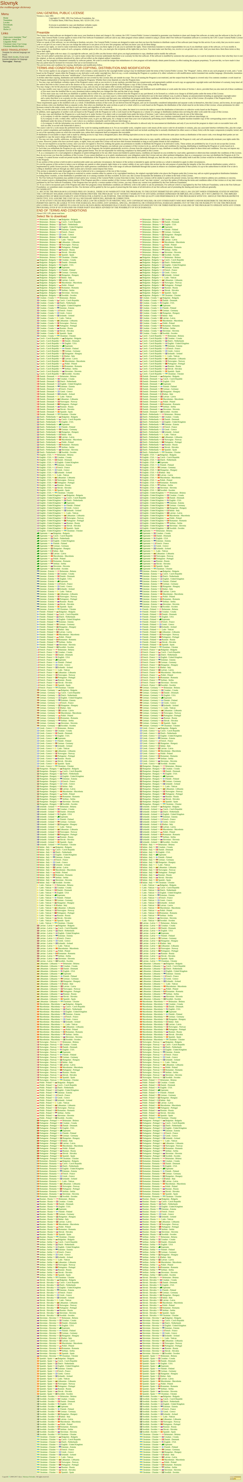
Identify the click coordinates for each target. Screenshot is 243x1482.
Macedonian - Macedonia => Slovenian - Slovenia (60, 1037)
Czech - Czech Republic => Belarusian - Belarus (163, 336)
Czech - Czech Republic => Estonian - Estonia (162, 346)
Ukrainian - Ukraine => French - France (56, 1449)
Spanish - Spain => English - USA (157, 1363)
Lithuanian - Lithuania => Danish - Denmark (58, 969)
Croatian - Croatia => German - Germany (160, 310)
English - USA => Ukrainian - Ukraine (56, 493)
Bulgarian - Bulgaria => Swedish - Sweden (58, 295)
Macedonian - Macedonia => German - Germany (163, 1017)
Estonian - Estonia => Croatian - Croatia (56, 574)
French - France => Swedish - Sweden (159, 685)
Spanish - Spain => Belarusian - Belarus (159, 1356)
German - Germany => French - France (56, 703)
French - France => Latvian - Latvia (158, 670)
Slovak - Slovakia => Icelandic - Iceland (56, 1298)
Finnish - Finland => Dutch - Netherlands (57, 617)
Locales (6, 22)
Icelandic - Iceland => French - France (159, 819)
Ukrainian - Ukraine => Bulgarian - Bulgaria (58, 1437)
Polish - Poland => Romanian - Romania (57, 1110)
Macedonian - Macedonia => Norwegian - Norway (164, 1027)
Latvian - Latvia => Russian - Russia (158, 953)
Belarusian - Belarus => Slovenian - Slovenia (161, 252)
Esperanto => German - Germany (54, 546)
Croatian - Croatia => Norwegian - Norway (58, 323)
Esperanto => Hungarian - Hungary (54, 548)
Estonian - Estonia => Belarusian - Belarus (57, 571)
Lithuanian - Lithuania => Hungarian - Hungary (59, 981)
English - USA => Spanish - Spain (54, 490)
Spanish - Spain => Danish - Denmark (159, 1361)
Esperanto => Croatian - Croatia (156, 533)
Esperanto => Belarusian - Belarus (157, 531)
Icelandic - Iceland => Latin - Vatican (55, 827)
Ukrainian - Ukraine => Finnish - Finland (160, 1447)
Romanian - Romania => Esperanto (157, 1169)
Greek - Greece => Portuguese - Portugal (57, 756)
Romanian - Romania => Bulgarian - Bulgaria (59, 1161)
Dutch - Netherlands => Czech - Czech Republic (60, 419)
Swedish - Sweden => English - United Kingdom (163, 1404)
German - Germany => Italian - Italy (55, 708)
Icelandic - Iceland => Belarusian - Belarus (57, 807)
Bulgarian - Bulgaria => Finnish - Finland (57, 270)
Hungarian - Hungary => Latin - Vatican (159, 786)
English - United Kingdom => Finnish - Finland (59, 505)
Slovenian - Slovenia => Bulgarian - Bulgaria (161, 1318)
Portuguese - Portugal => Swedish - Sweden (161, 1156)
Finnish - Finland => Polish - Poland (55, 637)
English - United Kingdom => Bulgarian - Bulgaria (61, 495)
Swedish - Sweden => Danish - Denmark (57, 1401)
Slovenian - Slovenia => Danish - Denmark (58, 1323)
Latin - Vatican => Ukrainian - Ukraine (56, 923)
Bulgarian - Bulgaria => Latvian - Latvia (56, 280)
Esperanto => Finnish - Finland (53, 543)
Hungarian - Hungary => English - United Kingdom (61, 776)
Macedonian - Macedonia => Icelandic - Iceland (59, 1022)
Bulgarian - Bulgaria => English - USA (56, 265)
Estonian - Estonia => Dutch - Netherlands (160, 576)
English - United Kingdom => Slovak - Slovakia (60, 526)
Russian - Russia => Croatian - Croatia (56, 1201)
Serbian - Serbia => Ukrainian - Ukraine (56, 1277)
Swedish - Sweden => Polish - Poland (55, 1424)
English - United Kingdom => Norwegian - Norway (61, 518)
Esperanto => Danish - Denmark (156, 536)
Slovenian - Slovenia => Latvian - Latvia (57, 1341)
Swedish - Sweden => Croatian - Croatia (57, 1399)
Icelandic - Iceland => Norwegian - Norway (58, 832)
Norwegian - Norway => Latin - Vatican (159, 1062)
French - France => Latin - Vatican (54, 670)
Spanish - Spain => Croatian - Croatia (158, 1358)
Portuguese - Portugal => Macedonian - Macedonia (61, 1146)
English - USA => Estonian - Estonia (55, 465)
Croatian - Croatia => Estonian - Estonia (56, 308)
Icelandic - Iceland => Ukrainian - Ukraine (57, 845)
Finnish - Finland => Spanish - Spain (158, 645)
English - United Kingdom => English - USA (161, 500)
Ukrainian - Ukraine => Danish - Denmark (160, 1439)
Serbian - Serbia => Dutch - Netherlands (56, 1244)
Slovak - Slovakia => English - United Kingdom (60, 1287)
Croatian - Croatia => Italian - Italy (157, 315)
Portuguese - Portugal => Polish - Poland (57, 1148)
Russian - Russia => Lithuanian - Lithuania (160, 1222)
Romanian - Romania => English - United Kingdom (61, 1169)
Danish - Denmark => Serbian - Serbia (159, 407)
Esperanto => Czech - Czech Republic (56, 536)
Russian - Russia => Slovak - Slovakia (56, 1232)
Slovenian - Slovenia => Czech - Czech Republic (163, 1320)
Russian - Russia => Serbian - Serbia (158, 1229)
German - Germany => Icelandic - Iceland (160, 705)
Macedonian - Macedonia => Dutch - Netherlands (60, 1009)
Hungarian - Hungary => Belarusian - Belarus (162, 766)
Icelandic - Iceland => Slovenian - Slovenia (160, 839)
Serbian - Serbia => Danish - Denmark (159, 1242)
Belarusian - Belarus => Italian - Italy (158, 237)
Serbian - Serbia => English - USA (157, 1244)
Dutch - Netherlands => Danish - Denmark (160, 419)
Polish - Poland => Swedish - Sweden (55, 1118)
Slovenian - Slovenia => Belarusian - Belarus (58, 1318)
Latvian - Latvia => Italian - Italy (156, 943)
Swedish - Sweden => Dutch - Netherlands (160, 1401)
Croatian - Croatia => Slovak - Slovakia (56, 331)
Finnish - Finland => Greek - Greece (158, 624)
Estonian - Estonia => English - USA (55, 579)
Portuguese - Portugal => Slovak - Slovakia (58, 1153)
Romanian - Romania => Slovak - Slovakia (160, 1191)
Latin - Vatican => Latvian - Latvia (157, 905)
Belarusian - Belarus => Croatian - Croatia (160, 219)
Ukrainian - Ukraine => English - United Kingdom (61, 1444)
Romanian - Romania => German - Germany (161, 1174)
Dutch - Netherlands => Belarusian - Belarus (161, 414)
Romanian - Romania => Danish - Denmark (161, 1163)
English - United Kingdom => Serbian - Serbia (162, 523)
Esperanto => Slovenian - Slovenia (54, 566)
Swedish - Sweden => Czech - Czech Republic (162, 1399)
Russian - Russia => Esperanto (53, 1209)
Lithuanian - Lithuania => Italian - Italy (56, 984)
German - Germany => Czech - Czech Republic (59, 693)
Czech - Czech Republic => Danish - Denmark (59, 341)
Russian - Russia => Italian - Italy (54, 1219)
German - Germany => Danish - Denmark (160, 693)
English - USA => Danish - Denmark (55, 460)
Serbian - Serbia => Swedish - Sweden (159, 1275)
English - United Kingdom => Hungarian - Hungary (164, 508)
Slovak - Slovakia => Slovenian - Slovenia (57, 1313)
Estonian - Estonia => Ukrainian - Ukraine (57, 609)
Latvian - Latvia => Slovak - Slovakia (158, 956)
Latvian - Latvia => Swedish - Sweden (56, 961)
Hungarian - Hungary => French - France (57, 781)
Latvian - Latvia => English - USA (157, 931)
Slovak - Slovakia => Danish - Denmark (159, 1282)
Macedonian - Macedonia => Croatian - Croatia (162, 1004)
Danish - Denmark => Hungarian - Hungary (161, 391)
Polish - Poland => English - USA (157, 1088)
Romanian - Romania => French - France (57, 1174)
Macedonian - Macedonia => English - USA (161, 1009)
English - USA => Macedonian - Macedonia (161, 477)
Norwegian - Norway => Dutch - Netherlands (162, 1047)
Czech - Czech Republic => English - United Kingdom (165, 343)
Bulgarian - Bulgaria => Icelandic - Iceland (160, 275)
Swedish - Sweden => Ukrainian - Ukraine (57, 1434)
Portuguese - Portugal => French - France (160, 1133)
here (62, 213)
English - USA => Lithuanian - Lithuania (57, 477)
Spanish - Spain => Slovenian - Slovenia (159, 1391)
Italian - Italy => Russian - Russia (157, 875)
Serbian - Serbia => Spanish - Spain (55, 1275)
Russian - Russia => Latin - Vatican (157, 1219)
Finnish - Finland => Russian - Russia (158, 639)
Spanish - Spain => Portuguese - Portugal (57, 1386)
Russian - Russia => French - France (158, 1212)
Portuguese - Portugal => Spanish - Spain (57, 1156)
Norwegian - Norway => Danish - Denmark (58, 1047)
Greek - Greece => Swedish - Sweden (158, 764)
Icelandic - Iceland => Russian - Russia (56, 837)
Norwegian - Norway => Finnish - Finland (57, 1055)
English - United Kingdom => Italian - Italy (161, 510)
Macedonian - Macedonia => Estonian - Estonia (59, 1014)
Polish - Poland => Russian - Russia (158, 1110)
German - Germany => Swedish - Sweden (57, 726)
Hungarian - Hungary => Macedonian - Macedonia (61, 791)
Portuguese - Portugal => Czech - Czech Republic (163, 1123)
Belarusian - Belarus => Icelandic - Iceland (57, 237)
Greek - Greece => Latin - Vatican (54, 748)
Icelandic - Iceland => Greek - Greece (158, 822)
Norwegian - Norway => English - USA (56, 1050)
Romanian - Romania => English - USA (159, 1166)
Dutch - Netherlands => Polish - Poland (56, 442)
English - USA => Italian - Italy (156, 472)
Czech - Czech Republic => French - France (161, 348)
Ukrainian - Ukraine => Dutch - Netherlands (58, 1442)
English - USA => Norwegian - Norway (56, 480)
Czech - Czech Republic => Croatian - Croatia (162, 338)
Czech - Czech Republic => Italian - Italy (57, 356)
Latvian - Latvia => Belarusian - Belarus (159, 923)
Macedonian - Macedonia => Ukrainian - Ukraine (163, 1039)
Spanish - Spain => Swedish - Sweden (56, 1394)
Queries (6, 27)
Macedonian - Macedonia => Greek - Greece (58, 1019)
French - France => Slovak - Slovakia (55, 683)
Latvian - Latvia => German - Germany (159, 938)
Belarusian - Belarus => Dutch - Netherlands (58, 224)
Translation (7, 20)
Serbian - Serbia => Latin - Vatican (54, 1260)
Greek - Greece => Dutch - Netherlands (159, 733)
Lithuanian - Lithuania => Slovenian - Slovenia (162, 996)
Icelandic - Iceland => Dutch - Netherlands (160, 812)
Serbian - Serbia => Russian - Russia (55, 1270)
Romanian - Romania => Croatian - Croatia (161, 1161)
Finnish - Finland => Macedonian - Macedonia (59, 634)
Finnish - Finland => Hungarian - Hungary (57, 627)
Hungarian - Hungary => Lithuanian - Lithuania (162, 789)
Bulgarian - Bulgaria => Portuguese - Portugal (162, 285)
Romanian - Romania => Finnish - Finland (160, 1171)
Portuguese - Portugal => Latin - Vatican (159, 1141)
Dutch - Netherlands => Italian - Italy (55, 434)
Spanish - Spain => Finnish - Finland (158, 1368)
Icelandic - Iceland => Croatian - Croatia (56, 809)
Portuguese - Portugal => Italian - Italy (56, 1141)
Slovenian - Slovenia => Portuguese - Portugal (162, 1346)
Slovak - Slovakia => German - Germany (160, 1293)
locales (15, 57)
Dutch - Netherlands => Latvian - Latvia (56, 437)
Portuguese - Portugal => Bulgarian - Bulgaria (162, 1120)
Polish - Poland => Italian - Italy (156, 1100)
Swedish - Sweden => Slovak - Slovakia (159, 1429)
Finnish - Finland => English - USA (158, 617)
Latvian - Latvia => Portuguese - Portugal (160, 951)
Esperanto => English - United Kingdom (57, 541)
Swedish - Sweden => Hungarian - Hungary (58, 1414)
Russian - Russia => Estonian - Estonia (159, 1209)
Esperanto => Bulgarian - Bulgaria (54, 533)
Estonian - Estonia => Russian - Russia (56, 602)
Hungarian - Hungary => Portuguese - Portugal (162, 794)
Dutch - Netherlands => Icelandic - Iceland (160, 432)
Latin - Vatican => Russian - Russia (54, 915)
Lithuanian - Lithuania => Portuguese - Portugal (59, 991)
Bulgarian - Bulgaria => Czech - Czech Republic (163, 260)
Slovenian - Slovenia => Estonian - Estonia (160, 1328)
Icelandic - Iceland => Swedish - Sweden (160, 842)
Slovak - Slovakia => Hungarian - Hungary (161, 1295)
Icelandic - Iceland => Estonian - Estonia (159, 817)
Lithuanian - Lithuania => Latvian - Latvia (57, 986)
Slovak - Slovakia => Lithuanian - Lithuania (58, 1303)
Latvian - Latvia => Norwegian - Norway (160, 948)
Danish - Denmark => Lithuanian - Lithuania (58, 399)
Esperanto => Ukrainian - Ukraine (157, 569)
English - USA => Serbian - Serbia (157, 485)
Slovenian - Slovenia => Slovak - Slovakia (160, 1351)
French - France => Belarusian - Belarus (56, 650)
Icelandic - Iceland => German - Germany (57, 822)
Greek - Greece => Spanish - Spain (54, 764)
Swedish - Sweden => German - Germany (57, 1411)
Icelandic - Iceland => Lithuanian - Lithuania (58, 829)
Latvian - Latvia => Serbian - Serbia (55, 956)
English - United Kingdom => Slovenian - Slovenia (164, 526)
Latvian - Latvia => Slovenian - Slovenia (57, 958)
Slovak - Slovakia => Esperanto (156, 1287)
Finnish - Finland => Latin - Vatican (158, 629)
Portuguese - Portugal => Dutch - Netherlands (162, 1125)
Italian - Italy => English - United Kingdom (58, 855)
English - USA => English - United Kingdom (58, 462)
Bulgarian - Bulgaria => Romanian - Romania (59, 288)
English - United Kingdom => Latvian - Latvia (162, 513)
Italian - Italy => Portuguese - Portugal (159, 872)
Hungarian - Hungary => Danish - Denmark (161, 771)
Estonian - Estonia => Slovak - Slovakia (56, 604)
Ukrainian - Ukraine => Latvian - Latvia (159, 1457)
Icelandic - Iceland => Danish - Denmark (57, 812)
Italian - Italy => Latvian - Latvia (53, 867)
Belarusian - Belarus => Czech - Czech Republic (60, 222)
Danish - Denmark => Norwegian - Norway (58, 402)
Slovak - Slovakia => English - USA (158, 1285)
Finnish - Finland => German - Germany (57, 624)
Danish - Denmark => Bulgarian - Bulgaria (160, 376)
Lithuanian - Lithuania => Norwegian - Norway (59, 989)
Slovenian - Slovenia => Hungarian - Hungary (59, 1336)
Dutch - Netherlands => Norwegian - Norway (162, 440)
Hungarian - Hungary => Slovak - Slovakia (161, 799)
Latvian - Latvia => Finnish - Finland (158, 936)
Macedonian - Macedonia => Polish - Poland (58, 1029)
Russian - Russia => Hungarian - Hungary (57, 1217)
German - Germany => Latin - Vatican (159, 708)
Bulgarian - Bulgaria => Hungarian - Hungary (59, 275)
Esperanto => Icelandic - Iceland (156, 548)
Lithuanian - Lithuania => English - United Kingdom (164, 971)
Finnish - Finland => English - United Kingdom (59, 619)
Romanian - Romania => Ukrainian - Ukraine (161, 1196)
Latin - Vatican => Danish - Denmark (55, 890)
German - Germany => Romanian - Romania (58, 718)
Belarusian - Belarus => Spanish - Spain (56, 255)
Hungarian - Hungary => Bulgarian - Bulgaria (59, 769)
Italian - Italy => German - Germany (158, 860)
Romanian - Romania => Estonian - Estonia (58, 1171)
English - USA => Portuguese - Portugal (56, 483)
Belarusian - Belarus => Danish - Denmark (160, 222)
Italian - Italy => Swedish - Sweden (54, 882)
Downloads (8, 25)
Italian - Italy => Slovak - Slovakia (157, 877)
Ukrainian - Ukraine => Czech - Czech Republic (60, 1439)
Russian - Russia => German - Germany (56, 1214)
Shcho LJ (7, 29)
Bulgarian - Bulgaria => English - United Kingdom (164, 265)
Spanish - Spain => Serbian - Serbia (158, 1389)
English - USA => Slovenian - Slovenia (159, 488)
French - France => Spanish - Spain (54, 685)
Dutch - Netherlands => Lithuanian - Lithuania (162, 437)
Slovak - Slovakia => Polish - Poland (158, 1305)
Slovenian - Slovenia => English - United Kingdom (164, 1325)
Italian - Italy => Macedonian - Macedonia (57, 870)
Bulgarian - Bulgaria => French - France (159, 270)
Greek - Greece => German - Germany (56, 743)
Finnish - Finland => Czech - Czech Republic (58, 614)
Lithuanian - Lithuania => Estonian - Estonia (161, 974)
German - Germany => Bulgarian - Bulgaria (58, 690)
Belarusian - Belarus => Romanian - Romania (161, 247)
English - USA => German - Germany (159, 467)
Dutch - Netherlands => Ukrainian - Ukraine (161, 452)
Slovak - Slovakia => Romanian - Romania (160, 1308)
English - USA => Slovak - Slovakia (55, 488)
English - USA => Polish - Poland (157, 480)
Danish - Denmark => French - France (56, 389)
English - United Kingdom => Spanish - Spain (59, 528)
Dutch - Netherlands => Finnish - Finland (57, 427)
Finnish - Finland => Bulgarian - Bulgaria (57, 612)
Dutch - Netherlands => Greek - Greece (159, 429)
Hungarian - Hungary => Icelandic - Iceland (161, 784)
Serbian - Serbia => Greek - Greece (54, 1255)
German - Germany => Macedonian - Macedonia (60, 713)
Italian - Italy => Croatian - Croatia (157, 847)
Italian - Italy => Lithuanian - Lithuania (159, 867)
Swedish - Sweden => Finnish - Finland (56, 1409)
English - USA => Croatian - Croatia (55, 457)
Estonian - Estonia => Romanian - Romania (161, 599)
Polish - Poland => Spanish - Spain (157, 1115)
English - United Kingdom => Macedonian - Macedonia (166, 515)
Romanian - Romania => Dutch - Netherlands (59, 1166)
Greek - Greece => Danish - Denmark (55, 733)
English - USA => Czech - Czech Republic (161, 457)
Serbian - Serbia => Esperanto (155, 1247)
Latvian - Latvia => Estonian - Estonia (56, 936)
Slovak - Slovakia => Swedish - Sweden (56, 1315)
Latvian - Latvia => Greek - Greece (54, 941)
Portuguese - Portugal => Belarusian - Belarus (59, 1120)
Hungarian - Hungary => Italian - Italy (56, 786)
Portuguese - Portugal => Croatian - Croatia (58, 1123)
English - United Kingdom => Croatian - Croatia (163, 495)
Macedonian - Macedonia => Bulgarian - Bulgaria (60, 1004)
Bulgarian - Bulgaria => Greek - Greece (159, 272)
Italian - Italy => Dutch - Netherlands (55, 852)
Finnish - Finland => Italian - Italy (54, 629)
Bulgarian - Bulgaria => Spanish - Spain (159, 293)
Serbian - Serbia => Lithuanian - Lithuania (57, 1262)
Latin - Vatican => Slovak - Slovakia (55, 918)
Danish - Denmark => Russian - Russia (56, 407)
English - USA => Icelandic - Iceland (55, 472)
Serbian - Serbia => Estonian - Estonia (56, 1249)
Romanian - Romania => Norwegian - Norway (59, 1186)
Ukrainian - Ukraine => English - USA (159, 1442)
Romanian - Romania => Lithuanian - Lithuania (59, 1184)
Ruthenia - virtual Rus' (12, 39)
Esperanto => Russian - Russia (155, 561)
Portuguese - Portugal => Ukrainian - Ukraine (59, 1158)
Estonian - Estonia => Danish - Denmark (57, 576)
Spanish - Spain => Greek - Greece (54, 1374)
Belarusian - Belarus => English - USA (159, 224)
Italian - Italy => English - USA (156, 852)
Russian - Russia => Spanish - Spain (55, 1234)
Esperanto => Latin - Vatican (155, 551)
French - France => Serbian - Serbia (158, 680)
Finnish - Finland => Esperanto (156, 619)
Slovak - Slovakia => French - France (55, 1293)
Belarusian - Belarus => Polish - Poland (159, 245)
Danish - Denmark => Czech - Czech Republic (162, 379)
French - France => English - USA (54, 657)
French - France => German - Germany (159, 662)
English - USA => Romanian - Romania (159, 483)
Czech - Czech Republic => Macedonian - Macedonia (62, 361)
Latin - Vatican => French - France (157, 898)
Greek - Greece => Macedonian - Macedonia (161, 751)
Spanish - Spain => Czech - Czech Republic (58, 1361)
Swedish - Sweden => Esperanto (53, 1406)
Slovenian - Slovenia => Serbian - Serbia (57, 1351)
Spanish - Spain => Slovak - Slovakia (55, 1391)
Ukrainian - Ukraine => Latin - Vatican (56, 1457)
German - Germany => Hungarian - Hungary (58, 705)
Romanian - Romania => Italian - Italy (158, 1179)
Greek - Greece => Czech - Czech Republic (161, 731)
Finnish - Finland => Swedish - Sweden (56, 647)
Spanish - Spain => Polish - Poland (157, 1384)
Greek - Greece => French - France (157, 741)
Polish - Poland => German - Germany (159, 1095)
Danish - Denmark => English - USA (158, 381)
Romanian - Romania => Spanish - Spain (160, 1194)
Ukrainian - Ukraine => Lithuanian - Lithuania (59, 1460)
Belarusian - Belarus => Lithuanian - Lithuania (59, 242)
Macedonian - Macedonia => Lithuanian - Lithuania (61, 1027)
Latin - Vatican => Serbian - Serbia (157, 915)
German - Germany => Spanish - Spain (159, 723)
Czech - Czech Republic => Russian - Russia (161, 366)
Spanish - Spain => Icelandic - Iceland (56, 1376)
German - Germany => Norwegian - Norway (161, 713)
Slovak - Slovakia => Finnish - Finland (159, 1290)
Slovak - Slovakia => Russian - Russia (56, 1310)
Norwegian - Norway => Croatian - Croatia (58, 1044)
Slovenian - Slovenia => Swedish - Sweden (161, 1353)
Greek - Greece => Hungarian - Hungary (160, 743)
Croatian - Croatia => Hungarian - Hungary (161, 313)
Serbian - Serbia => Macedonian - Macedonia (161, 1262)
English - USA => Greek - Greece (54, 470)
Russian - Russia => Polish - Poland (55, 1227)
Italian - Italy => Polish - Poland (53, 872)
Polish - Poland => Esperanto (155, 1090)
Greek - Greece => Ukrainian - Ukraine (56, 766)
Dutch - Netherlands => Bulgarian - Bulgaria (58, 417)
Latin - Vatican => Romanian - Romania (159, 913)
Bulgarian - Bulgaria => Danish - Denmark (57, 262)
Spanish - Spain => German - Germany (159, 1371)
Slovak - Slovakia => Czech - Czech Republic (59, 1282)
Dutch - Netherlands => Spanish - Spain (159, 450)
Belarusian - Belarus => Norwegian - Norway (59, 245)
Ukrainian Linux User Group (15, 44)
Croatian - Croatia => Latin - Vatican (55, 318)
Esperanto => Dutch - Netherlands (54, 538)
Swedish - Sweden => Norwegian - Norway (161, 1422)
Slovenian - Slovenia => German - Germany (58, 1333)
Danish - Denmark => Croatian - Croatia (56, 379)
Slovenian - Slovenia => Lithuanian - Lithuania (162, 1341)
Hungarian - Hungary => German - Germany (161, 781)
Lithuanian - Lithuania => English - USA (57, 971)
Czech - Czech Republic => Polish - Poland (58, 364)
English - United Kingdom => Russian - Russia (59, 523)
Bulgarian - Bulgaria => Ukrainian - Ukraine (161, 295)
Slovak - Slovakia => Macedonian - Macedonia (162, 1303)
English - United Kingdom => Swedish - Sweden (163, 528)
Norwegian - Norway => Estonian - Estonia (161, 1052)
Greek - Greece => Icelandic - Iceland (55, 746)
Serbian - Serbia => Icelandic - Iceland (56, 1257)
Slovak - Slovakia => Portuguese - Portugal (58, 1308)
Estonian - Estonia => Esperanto (53, 581)
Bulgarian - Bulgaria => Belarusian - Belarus (161, 257)
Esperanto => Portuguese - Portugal (157, 558)
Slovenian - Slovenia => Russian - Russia (160, 1348)
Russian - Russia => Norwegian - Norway (160, 1224)
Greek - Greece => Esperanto (52, 738)
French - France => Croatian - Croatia (55, 652)
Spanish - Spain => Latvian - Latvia (158, 1379)
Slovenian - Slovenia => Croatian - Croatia (57, 1320)
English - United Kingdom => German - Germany (163, 505)
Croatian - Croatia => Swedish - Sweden (159, 333)
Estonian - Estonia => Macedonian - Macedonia (162, 594)
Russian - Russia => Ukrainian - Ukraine (57, 1237)
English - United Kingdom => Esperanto (57, 503)
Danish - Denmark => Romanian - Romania (161, 404)
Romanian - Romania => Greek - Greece (57, 1176)
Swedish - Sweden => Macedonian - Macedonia (60, 1422)
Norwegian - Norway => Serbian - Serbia (160, 1072)
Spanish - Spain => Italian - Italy (156, 1376)
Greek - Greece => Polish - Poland (157, 753)
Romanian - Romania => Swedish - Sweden (58, 1196)
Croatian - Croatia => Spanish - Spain (55, 333)
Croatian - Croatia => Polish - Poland (158, 323)
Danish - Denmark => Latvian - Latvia (159, 396)
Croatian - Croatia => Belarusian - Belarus (57, 298)
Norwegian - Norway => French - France (160, 1055)
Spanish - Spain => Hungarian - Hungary (160, 1374)
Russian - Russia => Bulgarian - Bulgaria (160, 1199)
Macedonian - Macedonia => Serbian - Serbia (58, 1034)
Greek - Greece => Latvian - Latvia (157, 748)
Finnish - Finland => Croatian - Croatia (159, 612)
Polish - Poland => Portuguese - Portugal (160, 1108)
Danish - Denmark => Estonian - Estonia (57, 386)
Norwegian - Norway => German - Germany (58, 1057)
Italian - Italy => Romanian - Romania (56, 875)
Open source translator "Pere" (15, 37)
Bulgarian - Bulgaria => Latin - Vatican (159, 278)
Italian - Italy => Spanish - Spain (156, 880)
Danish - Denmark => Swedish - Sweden (160, 412)
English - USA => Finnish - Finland (158, 465)
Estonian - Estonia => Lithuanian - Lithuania (58, 594)
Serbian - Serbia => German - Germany (159, 1252)
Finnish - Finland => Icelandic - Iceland (159, 627)
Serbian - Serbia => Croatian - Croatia (158, 1239)
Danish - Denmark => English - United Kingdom (60, 384)
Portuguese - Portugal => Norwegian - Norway (162, 1146)
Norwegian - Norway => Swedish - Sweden (161, 1077)
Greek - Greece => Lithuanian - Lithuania (57, 751)
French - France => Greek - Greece (54, 665)
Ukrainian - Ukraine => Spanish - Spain (56, 1472)
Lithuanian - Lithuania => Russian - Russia (57, 994)
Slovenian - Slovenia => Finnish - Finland (57, 1330)
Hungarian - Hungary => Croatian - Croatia (161, 769)
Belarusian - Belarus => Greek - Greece (56, 235)
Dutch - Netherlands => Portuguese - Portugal (162, 442)
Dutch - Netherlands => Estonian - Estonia (160, 424)
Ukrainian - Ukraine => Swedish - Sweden (160, 1472)
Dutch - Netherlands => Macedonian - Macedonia (60, 440)
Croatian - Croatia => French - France (55, 310)
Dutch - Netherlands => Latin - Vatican (159, 434)
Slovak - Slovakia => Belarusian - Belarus (160, 1277)
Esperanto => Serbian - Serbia (52, 564)
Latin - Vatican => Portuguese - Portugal (56, 913)
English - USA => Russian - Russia (54, 485)
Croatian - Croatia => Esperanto (156, 305)
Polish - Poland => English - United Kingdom (59, 1090)
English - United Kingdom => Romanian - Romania (164, 521)
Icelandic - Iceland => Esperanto (53, 817)
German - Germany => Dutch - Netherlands (58, 695)
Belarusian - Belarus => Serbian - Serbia (159, 250)
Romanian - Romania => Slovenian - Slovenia (59, 1194)
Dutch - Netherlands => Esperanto (54, 424)
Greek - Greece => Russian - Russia (55, 758)
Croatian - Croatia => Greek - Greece (55, 313)
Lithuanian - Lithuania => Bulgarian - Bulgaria (162, 963)
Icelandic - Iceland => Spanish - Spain (56, 842)
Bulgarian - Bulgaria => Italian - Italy (55, 278)
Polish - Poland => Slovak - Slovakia (158, 1113)
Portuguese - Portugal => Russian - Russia (57, 1151)
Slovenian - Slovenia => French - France (159, 1330)
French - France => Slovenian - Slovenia (159, 683)
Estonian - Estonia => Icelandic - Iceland (57, 589)
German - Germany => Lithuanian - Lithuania (162, 710)
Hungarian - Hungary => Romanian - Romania (59, 796)
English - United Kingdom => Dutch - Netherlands (61, 500)
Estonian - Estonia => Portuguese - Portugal (58, 599)
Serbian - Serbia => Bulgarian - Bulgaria (56, 1239)
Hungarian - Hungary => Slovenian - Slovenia (59, 801)
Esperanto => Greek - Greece (155, 546)
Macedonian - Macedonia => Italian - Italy (160, 1022)
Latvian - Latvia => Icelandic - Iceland (56, 943)
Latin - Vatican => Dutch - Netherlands (159, 890)
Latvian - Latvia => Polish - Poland (54, 951)
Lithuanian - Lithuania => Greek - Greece (160, 979)
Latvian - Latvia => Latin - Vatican (54, 946)
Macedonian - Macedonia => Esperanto (159, 1012)
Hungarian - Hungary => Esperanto (157, 776)
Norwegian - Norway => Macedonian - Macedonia (61, 1067)
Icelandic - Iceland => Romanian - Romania (161, 834)
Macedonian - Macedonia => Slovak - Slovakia (162, 1034)
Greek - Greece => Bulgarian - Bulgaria (159, 728)
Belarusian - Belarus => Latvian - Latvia (159, 240)
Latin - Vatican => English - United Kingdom (161, 893)
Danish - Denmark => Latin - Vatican (55, 396)
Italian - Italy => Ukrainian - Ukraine (158, 882)
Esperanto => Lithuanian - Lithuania (158, 553)
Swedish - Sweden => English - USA (55, 1404)
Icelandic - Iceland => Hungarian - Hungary (58, 824)
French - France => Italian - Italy (156, 667)
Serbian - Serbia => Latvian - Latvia (158, 1260)
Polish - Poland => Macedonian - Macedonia (161, 1105)
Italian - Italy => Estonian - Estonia (54, 857)
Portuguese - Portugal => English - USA (56, 1128)
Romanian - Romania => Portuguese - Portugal (59, 1189)
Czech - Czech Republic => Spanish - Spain (161, 371)
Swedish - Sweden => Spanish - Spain (159, 1432)
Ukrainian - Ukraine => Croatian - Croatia (160, 1437)
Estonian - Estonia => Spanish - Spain (55, 607)
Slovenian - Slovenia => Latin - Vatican (159, 1338)
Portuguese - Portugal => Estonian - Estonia (161, 1131)
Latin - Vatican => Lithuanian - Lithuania (57, 908)
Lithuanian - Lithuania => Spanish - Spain (57, 999)
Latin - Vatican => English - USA (54, 893)
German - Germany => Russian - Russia (159, 718)
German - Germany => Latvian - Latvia (56, 710)
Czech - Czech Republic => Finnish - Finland (58, 348)
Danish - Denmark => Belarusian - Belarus (57, 376)
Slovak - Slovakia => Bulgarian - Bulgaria (57, 1280)
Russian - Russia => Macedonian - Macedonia (59, 1224)
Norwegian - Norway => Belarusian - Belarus (59, 1042)
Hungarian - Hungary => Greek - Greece (57, 784)
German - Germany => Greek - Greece (159, 703)
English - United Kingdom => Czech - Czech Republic (62, 498)
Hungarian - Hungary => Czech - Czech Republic (60, 771)
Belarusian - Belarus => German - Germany (161, 232)
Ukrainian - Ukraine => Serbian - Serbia (159, 1467)
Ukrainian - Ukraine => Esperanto (157, 1444)
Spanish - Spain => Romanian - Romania (160, 1386)
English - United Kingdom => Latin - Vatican (58, 513)
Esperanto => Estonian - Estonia (156, 541)
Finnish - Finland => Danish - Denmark (159, 614)
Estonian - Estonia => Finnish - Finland (159, 581)
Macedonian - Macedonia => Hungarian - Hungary (164, 1019)
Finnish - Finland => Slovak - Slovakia (159, 642)
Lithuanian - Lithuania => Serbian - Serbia (160, 994)
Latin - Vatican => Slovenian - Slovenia (159, 918)
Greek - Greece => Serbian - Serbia (157, 758)
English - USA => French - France (54, 467)
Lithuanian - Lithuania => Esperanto (55, 974)
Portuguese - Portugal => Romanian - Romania (162, 1148)
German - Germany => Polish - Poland (56, 715)
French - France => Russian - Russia (55, 680)
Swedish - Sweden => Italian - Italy (54, 1417)
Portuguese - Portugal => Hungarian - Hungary (59, 1138)
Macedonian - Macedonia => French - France (58, 1017)
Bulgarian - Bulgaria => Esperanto (54, 267)
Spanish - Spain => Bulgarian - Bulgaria (56, 1358)
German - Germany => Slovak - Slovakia (160, 720)
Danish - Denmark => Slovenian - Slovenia (161, 409)
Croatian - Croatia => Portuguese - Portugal (58, 326)
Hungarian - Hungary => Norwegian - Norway (162, 791)
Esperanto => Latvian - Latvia (52, 553)
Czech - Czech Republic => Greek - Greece (161, 351)
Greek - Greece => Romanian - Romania (160, 756)
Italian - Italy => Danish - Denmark (157, 850)
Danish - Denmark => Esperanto (156, 384)
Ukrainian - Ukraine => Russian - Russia (57, 1467)
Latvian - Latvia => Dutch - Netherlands (56, 931)
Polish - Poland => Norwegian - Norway (57, 1108)
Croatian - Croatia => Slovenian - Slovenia (160, 331)
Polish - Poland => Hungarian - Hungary (160, 1098)
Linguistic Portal (9, 42)
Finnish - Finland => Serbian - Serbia (55, 642)
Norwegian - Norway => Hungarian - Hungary (59, 1060)
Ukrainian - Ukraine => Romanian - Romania (161, 1465)
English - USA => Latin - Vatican (54, 475)
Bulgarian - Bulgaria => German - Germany (58, 272)
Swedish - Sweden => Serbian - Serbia (56, 1429)
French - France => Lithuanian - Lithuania (57, 672)
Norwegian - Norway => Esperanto (54, 1052)
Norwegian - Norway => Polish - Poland (160, 1067)
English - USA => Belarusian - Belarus (56, 455)
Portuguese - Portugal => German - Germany (58, 1136)
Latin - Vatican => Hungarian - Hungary (56, 903)
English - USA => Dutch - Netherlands (159, 460)
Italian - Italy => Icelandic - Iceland (54, 865)
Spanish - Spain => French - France (54, 1371)
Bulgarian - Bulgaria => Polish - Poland (56, 285)
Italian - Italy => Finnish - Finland (157, 857)
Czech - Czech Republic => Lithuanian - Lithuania (164, 359)
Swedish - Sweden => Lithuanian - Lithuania (161, 1419)
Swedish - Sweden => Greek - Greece (158, 1411)
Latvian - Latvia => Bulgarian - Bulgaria (56, 926)
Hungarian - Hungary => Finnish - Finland (160, 779)
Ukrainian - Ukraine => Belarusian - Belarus (161, 1434)
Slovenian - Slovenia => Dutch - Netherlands (161, 1323)
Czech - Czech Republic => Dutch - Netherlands (163, 341)
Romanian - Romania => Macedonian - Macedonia (164, 1184)
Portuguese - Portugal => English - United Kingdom (164, 1128)
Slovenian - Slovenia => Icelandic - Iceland (160, 1336)
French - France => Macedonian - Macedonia (161, 672)
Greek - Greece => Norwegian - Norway (57, 753)
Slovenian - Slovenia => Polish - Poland (56, 1346)
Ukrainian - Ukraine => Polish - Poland (159, 1462)
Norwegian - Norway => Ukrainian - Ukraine (59, 1080)
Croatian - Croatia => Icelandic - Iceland (56, 315)
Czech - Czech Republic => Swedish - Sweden (59, 374)
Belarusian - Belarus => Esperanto (157, 227)
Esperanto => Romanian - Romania (54, 561)
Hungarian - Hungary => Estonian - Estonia (58, 779)
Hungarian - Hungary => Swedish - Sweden (58, 804)
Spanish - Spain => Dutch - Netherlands (56, 1363)
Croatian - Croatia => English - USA (158, 303)
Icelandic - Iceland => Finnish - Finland (56, 819)
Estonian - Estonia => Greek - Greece (55, 586)
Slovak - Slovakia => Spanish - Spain (158, 1313)
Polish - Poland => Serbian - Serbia (54, 1113)
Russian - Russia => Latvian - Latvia (55, 1222)
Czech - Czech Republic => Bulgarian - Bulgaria (60, 338)
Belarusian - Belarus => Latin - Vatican (56, 240)
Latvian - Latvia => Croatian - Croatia (158, 926)
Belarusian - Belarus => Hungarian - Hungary (162, 235)
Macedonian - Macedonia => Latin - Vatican (58, 1024)
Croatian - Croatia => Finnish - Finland (159, 308)
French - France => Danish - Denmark (56, 655)
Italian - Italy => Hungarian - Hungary (159, 862)
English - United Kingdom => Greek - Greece (59, 508)
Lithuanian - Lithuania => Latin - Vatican (160, 984)
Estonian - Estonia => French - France (56, 584)
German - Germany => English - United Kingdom (60, 698)
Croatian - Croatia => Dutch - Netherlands (57, 303)
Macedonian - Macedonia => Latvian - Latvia (161, 1024)
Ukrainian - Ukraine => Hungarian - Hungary (161, 1452)
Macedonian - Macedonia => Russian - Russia (162, 1032)
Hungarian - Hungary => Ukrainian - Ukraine (161, 804)
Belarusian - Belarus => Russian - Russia (57, 250)
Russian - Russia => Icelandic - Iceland (159, 1217)
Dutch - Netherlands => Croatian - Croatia (160, 417)
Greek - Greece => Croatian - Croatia (55, 731)
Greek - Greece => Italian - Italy (156, 746)
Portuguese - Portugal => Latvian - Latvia (57, 1143)
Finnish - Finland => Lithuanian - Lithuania (161, 632)
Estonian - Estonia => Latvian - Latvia (159, 591)
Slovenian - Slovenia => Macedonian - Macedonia (60, 1343)
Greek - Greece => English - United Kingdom (162, 736)
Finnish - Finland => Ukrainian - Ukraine (160, 647)
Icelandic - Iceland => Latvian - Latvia (159, 827)
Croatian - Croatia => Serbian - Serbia (158, 328)
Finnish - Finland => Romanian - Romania (57, 639)
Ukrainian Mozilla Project (13, 46)
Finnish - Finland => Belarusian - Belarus (160, 609)
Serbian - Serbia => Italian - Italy (156, 1257)
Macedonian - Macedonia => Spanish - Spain (161, 1037)
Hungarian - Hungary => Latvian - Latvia (57, 789)
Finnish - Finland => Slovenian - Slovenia (57, 645)
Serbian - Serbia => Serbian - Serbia (158, 1270)
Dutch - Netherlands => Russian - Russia (160, 445)
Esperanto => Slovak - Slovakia (156, 564)
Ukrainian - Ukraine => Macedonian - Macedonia (163, 1460)
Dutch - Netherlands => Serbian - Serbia (56, 447)
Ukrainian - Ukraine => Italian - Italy (158, 1455)
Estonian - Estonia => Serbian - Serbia (159, 602)
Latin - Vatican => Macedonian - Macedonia (161, 908)
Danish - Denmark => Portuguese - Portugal (58, 404)
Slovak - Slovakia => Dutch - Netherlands (57, 1285)
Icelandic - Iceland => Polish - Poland (158, 832)
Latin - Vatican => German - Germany (56, 900)
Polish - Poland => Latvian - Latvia (157, 1103)
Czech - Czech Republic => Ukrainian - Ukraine (163, 374)
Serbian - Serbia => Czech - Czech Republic (58, 1242)
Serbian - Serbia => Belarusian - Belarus (159, 1237)
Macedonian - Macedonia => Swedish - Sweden (60, 1039)
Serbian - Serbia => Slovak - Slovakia (55, 1272)
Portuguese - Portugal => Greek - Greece (160, 1136)
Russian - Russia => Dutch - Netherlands (160, 1204)
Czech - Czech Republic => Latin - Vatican (160, 356)
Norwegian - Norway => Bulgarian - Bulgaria (162, 1042)
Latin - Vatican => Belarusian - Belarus (56, 885)
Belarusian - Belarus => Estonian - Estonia (57, 229)
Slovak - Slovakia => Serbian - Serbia (158, 1310)
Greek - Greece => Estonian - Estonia (158, 738)
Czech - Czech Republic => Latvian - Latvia (58, 359)
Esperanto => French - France (155, 543)
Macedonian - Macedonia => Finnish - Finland (162, 1014)
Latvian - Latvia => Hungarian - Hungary (160, 941)
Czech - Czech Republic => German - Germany (59, 351)
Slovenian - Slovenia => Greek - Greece (159, 1333)
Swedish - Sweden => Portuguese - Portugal (161, 1424)
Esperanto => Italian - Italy (51, 551)
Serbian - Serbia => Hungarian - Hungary (160, 1255)
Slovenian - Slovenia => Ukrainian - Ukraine (58, 1356)
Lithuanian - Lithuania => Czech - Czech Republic (164, 966)
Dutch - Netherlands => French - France (159, 427)
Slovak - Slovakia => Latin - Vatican (55, 1300)
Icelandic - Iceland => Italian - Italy (157, 824)
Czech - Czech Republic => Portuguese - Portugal (163, 364)
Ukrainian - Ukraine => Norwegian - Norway (59, 1462)
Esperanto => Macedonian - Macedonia (56, 556)
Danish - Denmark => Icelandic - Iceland (57, 394)
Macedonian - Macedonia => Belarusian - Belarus (163, 1001)
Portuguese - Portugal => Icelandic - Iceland (161, 1138)
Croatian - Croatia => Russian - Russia (56, 328)
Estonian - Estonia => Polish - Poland (158, 596)
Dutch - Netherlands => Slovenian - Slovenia (58, 450)
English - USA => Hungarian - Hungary (159, 470)
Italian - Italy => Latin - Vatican (156, 865)
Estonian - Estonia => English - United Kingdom (163, 579)
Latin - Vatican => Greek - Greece (157, 900)
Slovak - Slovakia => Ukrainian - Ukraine (160, 1315)
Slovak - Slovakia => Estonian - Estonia (56, 1290)
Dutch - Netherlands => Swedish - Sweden (57, 452)
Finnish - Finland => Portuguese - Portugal (160, 637)
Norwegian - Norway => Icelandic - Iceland (161, 1060)
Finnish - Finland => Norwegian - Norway (160, 634)
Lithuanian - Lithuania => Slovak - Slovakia (58, 996)
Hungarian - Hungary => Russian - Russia (160, 796)
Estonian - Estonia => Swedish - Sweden (160, 607)
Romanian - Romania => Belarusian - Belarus (161, 1158)
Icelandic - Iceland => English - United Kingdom (163, 814)
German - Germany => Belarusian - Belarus (161, 688)
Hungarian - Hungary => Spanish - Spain (160, 801)
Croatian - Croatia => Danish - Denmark (159, 300)
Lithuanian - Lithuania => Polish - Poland (160, 989)
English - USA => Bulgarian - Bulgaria (159, 455)
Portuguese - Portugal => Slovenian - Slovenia (162, 1153)
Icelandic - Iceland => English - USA (55, 814)
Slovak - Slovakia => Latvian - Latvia (158, 1300)
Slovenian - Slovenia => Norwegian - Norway (162, 1343)
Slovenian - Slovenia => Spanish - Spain (56, 1353)
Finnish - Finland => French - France (158, 622)
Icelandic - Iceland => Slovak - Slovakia (56, 839)
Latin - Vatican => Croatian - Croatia (55, 888)
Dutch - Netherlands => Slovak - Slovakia (160, 447)
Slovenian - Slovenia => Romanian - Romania (59, 1348)
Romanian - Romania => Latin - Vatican (56, 1181)
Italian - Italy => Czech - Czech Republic (57, 850)
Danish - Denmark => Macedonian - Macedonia (162, 399)
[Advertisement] (13, 104)
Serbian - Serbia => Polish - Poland (157, 1265)
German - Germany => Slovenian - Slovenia (58, 723)
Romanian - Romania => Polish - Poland (159, 1186)
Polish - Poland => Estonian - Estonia (55, 1093)
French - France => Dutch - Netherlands (159, 655)
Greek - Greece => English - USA (54, 736)
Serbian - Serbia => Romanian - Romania (160, 1267)
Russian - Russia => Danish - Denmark (56, 1204)
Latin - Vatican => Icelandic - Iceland (158, 903)
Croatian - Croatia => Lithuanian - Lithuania (58, 321)
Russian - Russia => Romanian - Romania (57, 1229)
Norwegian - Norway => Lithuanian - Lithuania (162, 1065)
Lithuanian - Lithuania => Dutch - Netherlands (162, 969)
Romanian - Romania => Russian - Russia (160, 1189)
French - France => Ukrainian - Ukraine (56, 688)
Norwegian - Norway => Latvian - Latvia (57, 1065)
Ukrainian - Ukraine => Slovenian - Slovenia (161, 1470)
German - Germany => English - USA (159, 695)
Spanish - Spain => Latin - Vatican (54, 1379)
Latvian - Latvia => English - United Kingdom (59, 933)
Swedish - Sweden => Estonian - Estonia (160, 1406)
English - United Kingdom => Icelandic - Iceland (60, 510)
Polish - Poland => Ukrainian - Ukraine (159, 1118)
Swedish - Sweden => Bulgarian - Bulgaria (160, 1396)
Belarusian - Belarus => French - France (56, 232)
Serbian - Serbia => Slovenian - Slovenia (160, 1272)
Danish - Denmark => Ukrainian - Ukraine (57, 414)
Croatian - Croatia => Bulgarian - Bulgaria (160, 298)
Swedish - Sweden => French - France (159, 1409)
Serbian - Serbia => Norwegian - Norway (57, 1265)
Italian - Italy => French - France (53, 860)
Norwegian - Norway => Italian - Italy (56, 1062)
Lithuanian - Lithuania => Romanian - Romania (162, 991)
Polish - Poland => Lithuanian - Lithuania (57, 1105)
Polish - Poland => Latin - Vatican (54, 1103)
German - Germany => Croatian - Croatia (160, 690)
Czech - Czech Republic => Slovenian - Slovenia (60, 371)
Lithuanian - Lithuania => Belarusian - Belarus (59, 963)
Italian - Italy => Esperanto (154, 855)
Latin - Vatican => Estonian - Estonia (158, 895)
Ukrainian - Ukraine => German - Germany (161, 1449)
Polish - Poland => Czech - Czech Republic (58, 1085)
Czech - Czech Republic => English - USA (58, 343)
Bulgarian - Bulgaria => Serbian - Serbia (56, 290)
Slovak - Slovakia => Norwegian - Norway (58, 1305)
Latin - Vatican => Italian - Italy (53, 905)
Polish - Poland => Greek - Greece (54, 1098)
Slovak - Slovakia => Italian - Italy (157, 1298)
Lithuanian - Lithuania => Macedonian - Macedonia (164, 986)
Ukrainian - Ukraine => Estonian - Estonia (57, 1447)
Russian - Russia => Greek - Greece (158, 1214)
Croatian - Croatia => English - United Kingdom (60, 305)
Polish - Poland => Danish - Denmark (158, 1085)
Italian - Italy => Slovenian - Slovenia (55, 880)
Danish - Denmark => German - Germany (160, 389)
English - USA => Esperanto (155, 462)
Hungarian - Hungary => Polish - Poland (57, 794)
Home (5, 18)
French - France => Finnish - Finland (55, 662)
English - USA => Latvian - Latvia (157, 475)
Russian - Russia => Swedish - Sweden (159, 1234)
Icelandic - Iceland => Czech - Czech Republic (162, 809)
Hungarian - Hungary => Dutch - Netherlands (59, 774)
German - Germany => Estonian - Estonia (57, 700)
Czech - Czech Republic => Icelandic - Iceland (162, 353)
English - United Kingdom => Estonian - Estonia (163, 503)
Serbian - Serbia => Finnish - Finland (158, 1249)
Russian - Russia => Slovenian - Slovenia (160, 1232)
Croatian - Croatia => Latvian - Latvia (158, 318)
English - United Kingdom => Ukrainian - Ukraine (61, 531)
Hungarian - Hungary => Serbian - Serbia (57, 799)
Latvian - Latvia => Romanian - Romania (57, 953)
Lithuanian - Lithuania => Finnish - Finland (58, 976)
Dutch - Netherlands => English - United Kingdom (164, 422)
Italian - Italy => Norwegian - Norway (159, 870)
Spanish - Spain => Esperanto (155, 1366)
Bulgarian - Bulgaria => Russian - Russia (160, 288)
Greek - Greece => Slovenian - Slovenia (159, 761)
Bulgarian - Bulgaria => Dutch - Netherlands (161, 262)
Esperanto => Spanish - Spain (155, 566)
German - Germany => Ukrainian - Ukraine (161, 726)
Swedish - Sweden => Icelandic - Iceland (160, 1414)
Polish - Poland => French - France (54, 1095)
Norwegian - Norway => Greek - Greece (160, 1057)
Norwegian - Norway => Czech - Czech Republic (163, 1044)
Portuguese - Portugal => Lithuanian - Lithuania (162, 1143)
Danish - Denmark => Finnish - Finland (159, 386)
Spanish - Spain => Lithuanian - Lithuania (57, 1381)
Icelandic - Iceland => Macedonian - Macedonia (162, 829)
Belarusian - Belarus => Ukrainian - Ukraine (58, 257)
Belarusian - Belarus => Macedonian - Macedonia (163, 242)
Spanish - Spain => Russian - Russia (55, 1389)
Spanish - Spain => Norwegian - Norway (57, 1384)
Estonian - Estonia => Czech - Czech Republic (162, 574)
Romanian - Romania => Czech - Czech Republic (60, 1163)
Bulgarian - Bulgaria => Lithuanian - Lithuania (162, 280)
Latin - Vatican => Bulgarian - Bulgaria (159, 885)
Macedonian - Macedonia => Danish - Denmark (162, 1007)
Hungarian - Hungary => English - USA (159, 774)
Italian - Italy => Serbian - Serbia (53, 877)
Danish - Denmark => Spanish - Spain (56, 412)
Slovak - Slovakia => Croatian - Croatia (159, 1280)
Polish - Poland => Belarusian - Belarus (159, 1080)
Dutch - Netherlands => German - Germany (58, 429)
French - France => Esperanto (52, 660)
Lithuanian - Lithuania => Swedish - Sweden (161, 999)
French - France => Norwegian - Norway (57, 675)
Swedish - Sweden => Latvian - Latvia (56, 1419)
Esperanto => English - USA (155, 538)
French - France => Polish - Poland (157, 675)
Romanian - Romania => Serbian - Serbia (57, 1191)
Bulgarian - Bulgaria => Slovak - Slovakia (160, 290)
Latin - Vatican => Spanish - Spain (54, 920)
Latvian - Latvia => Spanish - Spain (158, 958)
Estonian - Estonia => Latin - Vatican (55, 591)
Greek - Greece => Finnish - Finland (55, 741)
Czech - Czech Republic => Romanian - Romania (60, 366)
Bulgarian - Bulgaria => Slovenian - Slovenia (58, 293)
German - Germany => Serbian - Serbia (56, 720)
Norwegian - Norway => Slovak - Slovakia (58, 1075)
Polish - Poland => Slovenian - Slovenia (56, 1115)
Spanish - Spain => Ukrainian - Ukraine (159, 1394)
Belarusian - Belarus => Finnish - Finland (160, 229)
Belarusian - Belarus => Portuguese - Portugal (59, 247)
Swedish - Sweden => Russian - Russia (159, 1427)
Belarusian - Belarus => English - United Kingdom (61, 227)
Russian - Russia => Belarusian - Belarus (57, 1199)
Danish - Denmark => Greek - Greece (55, 391)
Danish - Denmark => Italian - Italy (157, 394)
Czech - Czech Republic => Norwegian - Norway (163, 361)
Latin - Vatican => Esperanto (52, 895)
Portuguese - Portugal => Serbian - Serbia (160, 1151)
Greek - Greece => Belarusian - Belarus (56, 728)
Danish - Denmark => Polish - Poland (158, 402)
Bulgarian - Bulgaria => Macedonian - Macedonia (60, 283)
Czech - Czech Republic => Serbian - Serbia (58, 369)
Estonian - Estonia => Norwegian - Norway (58, 596)
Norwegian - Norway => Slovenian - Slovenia (162, 1075)
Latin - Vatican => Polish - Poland (157, 910)
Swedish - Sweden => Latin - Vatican (158, 1417)
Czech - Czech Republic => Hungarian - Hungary (60, 353)
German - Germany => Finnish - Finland (159, 700)
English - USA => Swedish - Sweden (158, 490)
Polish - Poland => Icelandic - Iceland (55, 1100)
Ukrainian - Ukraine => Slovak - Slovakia (57, 1470)
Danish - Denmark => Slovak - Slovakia (56, 409)
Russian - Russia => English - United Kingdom (162, 1206)
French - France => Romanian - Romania (160, 677)
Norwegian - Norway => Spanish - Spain (57, 1077)
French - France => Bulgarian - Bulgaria (159, 650)
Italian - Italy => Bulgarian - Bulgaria (55, 847)
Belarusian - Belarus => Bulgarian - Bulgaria (58, 219)
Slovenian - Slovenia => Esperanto (54, 1328)
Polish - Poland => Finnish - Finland (158, 1093)
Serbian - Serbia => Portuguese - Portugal (57, 1267)
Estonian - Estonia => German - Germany (160, 584)
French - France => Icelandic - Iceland (56, 667)
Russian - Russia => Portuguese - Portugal (160, 1227)
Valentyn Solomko (29, 1477)
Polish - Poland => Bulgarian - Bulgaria (56, 1082)
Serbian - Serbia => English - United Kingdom (59, 1247)
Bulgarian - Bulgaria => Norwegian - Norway (162, 283)
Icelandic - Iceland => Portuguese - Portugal (58, 834)
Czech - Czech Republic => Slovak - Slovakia (162, 369)
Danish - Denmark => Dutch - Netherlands (57, 381)
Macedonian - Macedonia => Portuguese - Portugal (164, 1029)
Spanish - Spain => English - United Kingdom (59, 1366)
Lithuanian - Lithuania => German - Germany (59, 979)
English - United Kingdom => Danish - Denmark (163, 498)
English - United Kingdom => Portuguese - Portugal (61, 521)
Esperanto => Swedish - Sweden (53, 569)
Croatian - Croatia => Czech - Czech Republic (59, 300)
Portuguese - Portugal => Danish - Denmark (58, 1125)
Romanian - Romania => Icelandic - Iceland (58, 1179)
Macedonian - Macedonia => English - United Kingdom (63, 1012)
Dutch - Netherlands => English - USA (56, 422)
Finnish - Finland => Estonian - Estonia (56, 622)
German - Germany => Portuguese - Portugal (161, 715)
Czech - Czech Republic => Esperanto (56, 346)
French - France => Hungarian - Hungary (160, 665)
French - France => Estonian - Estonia (158, 660)
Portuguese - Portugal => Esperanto (54, 1131)
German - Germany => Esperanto (157, 698)
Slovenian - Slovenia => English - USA (56, 1325)
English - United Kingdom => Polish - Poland (162, 518)
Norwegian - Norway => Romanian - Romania (162, 1070)
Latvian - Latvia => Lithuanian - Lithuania (160, 946)
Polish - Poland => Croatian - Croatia (158, 1082)
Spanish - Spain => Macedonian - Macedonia (161, 1381)
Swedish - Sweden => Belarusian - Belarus (57, 1396)
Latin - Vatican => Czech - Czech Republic (160, 888)
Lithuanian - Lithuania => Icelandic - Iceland (161, 981)
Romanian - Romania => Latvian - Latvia (160, 1181)
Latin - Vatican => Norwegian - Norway (56, 910)
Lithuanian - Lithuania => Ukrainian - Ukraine (59, 1001)
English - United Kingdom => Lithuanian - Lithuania (61, 515)
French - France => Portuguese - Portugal (57, 677)
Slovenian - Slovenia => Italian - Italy (55, 1338)
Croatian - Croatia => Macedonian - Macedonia (162, 321)
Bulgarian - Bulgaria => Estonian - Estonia (160, 267)
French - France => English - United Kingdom (162, 657)
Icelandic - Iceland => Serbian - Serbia (159, 837)
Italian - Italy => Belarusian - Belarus (158, 845)
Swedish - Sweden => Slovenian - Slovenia (58, 1432)
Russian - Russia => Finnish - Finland (55, 1212)
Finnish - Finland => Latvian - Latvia (55, 632)
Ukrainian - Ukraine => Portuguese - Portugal (59, 1465)
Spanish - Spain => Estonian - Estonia (55, 1368)
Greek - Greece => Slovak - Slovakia (55, 761)
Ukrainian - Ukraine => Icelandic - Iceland (57, 1455)
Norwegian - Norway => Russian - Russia (57, 1072)
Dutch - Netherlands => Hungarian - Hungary (59, 432)
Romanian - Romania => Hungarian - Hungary (162, 1176)
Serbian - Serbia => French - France (55, 1252)
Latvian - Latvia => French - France (55, 938)
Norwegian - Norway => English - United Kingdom (164, 1050)
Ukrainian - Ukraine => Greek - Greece (56, 1452)
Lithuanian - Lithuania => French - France (160, 976)
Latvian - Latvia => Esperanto (155, 933)
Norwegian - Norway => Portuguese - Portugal (59, 1070)
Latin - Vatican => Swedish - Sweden (158, 920)
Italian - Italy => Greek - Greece (53, 862)
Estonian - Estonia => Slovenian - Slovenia (160, 604)
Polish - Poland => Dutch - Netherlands (56, 1088)
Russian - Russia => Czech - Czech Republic (161, 1201)
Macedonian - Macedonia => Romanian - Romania (61, 1032)
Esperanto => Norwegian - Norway (157, 556)
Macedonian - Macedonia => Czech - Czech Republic (62, 1007)
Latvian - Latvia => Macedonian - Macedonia (58, 948)
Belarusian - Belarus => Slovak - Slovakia (57, 252)
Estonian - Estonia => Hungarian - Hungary (161, 586)
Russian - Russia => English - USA (54, 1206)
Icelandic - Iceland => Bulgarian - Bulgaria (160, 807)
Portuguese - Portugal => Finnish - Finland (57, 1133)
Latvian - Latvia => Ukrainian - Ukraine (159, 961)
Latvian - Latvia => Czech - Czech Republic (58, 928)
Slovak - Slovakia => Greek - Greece (55, 1295)
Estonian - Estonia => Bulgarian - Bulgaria (160, 571)
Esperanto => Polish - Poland (52, 558)
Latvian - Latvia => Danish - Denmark (159, 928)
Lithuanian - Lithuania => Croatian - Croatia (58, 966)
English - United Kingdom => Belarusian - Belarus (164, 493)
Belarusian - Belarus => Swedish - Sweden (160, 255)
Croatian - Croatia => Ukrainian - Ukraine (57, 336)
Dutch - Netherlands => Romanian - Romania (59, 445)
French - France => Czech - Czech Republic (161, 652)
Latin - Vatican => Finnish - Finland (55, 898)
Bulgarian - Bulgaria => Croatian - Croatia (57, 260)
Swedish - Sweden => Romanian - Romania (58, 1427)
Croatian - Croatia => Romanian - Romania (161, 326)
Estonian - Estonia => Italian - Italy (157, 589)
